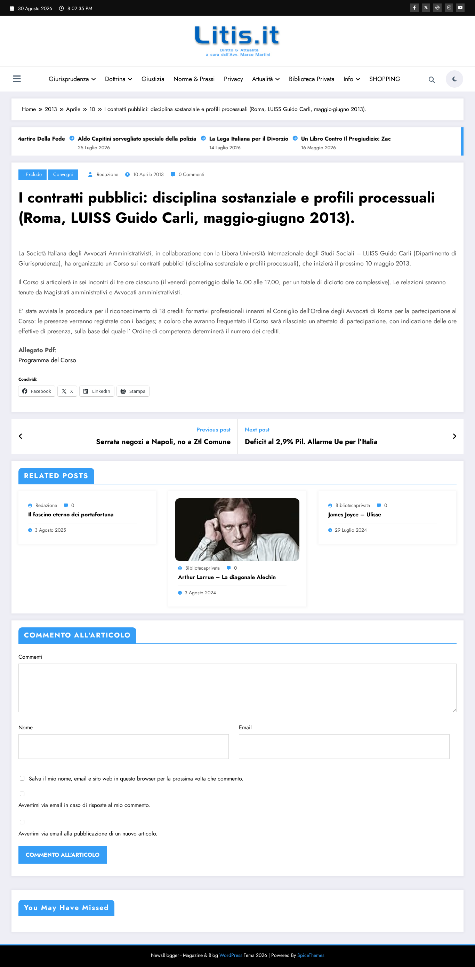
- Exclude (32, 174)
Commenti (30, 657)
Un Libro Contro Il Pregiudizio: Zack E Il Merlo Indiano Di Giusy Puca (384, 139)
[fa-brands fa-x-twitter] (426, 7)
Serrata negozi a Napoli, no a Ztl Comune (163, 442)
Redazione (107, 174)
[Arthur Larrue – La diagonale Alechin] (237, 529)
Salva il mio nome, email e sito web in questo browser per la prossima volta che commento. (136, 779)
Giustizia (153, 79)
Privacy (233, 79)
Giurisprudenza (69, 79)
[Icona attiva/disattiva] (16, 79)
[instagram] (449, 7)
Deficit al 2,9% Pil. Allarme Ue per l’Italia (311, 442)
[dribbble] (437, 7)
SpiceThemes (310, 955)
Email (245, 727)
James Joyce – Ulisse (354, 514)
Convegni (63, 174)
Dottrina (115, 79)
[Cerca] (432, 80)
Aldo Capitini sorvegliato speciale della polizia (130, 139)
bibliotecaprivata (202, 567)
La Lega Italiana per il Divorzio (242, 139)
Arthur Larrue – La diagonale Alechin (227, 577)
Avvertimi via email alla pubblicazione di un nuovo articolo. (88, 834)
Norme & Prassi (194, 79)
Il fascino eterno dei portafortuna (71, 514)
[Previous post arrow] (20, 436)
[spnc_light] (454, 79)
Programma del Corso (47, 360)
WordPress (230, 955)
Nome (25, 727)
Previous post (213, 429)
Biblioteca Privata (312, 79)
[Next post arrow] (454, 436)
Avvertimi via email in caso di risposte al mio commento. (84, 805)
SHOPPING (384, 79)
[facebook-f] (414, 7)
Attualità (262, 79)
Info (348, 79)
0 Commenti (191, 174)
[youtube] (460, 7)
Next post (257, 429)
